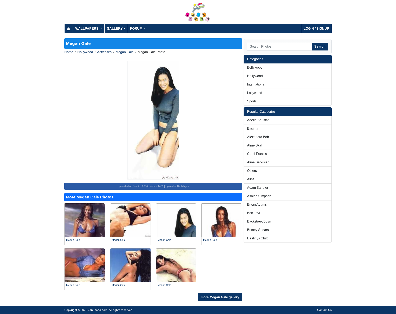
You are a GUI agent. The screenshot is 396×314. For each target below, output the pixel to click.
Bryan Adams (257, 204)
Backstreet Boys (259, 221)
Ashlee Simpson (259, 196)
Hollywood (85, 52)
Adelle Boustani (258, 120)
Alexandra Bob (258, 137)
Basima (252, 128)
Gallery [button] (115, 28)
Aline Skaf (254, 145)
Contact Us (324, 310)
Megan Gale (125, 52)
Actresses (104, 52)
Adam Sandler (257, 187)
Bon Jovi (253, 213)
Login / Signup (316, 28)
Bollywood (255, 67)
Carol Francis (257, 154)
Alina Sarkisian (258, 162)
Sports (252, 101)
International (256, 84)
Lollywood (254, 93)
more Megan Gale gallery (220, 297)
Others (252, 170)
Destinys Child (258, 238)
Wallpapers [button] (87, 28)
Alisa (251, 179)
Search (319, 46)
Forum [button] (136, 28)
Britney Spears (258, 230)
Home (68, 52)
